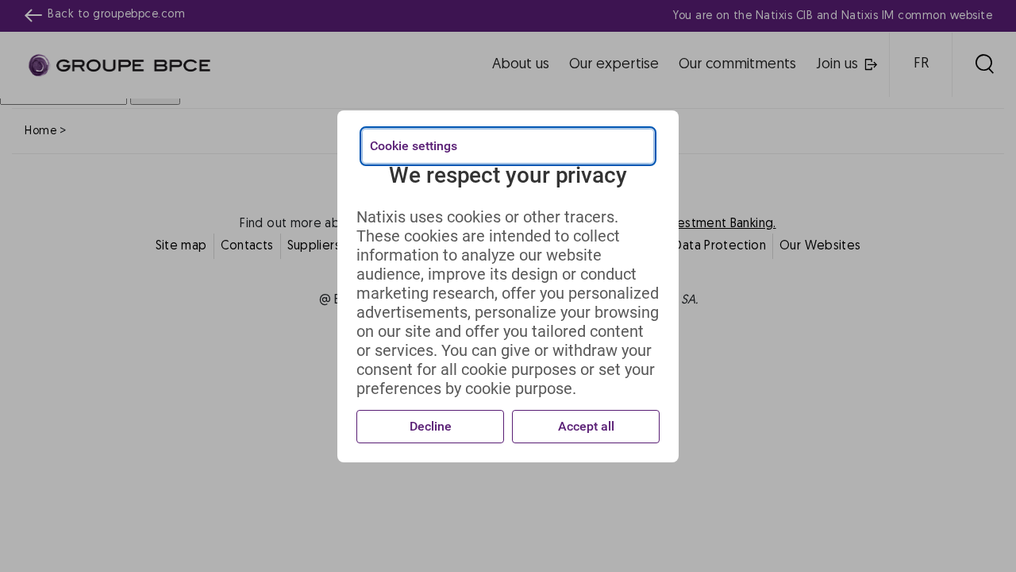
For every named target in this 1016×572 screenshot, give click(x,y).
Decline (431, 426)
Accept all (586, 426)
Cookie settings (413, 145)
